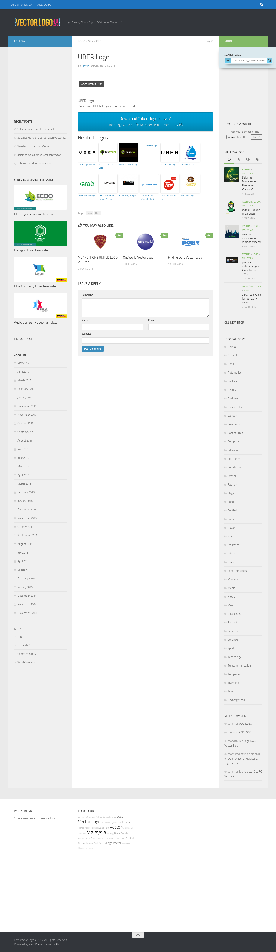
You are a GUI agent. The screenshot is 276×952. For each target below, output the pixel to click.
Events (246, 169)
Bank (96, 843)
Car (127, 838)
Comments (26, 653)
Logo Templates (237, 570)
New (108, 822)
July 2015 (22, 552)
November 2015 (27, 518)
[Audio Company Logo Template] (40, 305)
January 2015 (25, 587)
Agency (114, 822)
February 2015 (26, 578)
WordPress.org (26, 662)
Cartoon (232, 415)
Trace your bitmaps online (244, 131)
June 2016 (23, 458)
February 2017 (26, 389)
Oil (132, 828)
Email (152, 320)
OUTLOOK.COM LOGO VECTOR (147, 197)
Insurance (233, 545)
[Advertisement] (146, 79)
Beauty (232, 390)
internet (90, 843)
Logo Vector (113, 843)
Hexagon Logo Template (31, 250)
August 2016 (24, 440)
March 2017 (24, 380)
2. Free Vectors (46, 818)
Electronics (234, 458)
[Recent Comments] (248, 160)
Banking (232, 381)
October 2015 (25, 526)
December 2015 (26, 509)
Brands (124, 833)
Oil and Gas (234, 614)
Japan (101, 827)
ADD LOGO (44, 4)
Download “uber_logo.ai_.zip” (145, 121)
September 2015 (27, 535)
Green (122, 838)
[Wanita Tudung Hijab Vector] (231, 207)
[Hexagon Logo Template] (40, 233)
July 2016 (22, 449)
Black (117, 833)
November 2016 (27, 414)
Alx (57, 944)
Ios (84, 833)
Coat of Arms (235, 433)
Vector (116, 827)
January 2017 (25, 397)
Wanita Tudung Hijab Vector (33, 146)
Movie (231, 596)
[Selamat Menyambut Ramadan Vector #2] (231, 174)
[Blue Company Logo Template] (40, 269)
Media (231, 588)
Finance (112, 817)
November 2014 (27, 604)
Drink (80, 833)
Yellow (87, 828)
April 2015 (23, 561)
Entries (24, 645)
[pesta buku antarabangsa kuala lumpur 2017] (231, 259)
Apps (231, 364)
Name (86, 320)
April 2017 (23, 371)
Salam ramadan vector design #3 (36, 129)
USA (111, 838)
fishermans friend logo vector (34, 163)
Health (231, 527)
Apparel (232, 355)
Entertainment (236, 467)
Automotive (235, 372)
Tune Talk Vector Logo (168, 197)
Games (106, 817)
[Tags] (257, 160)
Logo (81, 41)
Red (131, 838)
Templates (234, 674)
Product (232, 622)
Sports (102, 843)
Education (233, 450)
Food (231, 502)
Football (232, 510)
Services (94, 41)
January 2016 (25, 501)
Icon (230, 536)
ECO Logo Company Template (35, 214)
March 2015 (24, 570)
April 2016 (23, 475)
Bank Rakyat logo (127, 195)
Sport (247, 290)
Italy (119, 822)
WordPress (35, 944)
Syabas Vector (188, 164)
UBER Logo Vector (86, 164)
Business (233, 398)
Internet (232, 553)
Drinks (116, 838)
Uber (97, 213)
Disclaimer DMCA (21, 4)
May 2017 (23, 363)
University (90, 848)
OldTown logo (187, 195)
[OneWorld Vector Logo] (145, 241)
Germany (91, 817)
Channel (81, 848)
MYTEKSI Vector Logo (106, 166)
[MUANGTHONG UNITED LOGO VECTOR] (100, 241)
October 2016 (25, 423)
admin (85, 65)
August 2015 (24, 544)
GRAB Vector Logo (86, 195)
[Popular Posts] (238, 160)
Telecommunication (239, 665)
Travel (231, 691)
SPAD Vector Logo (148, 145)
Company (233, 441)
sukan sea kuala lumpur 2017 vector (251, 298)
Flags (231, 493)
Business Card (236, 407)
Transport (233, 682)
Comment (87, 295)
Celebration (234, 424)
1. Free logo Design (25, 818)
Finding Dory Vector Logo (185, 257)
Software (233, 639)
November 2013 (27, 613)
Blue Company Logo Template (35, 286)
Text (106, 827)
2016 (103, 822)
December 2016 (26, 406)
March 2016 (24, 483)
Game (231, 519)
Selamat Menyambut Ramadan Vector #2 (41, 137)
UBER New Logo (168, 164)
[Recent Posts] (229, 160)
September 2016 (27, 432)
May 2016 (23, 466)
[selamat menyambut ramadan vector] (231, 231)
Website (86, 333)
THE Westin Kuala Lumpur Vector (107, 197)
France (81, 828)
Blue (83, 843)
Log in (20, 636)
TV (79, 843)
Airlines (232, 346)
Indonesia (126, 843)
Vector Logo (89, 821)
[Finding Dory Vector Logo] (190, 241)
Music (231, 605)
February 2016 (26, 492)
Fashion (247, 201)
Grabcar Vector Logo (128, 164)
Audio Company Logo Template (35, 322)
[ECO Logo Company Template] (40, 197)
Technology (234, 657)
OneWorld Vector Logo (138, 257)
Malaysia (247, 173)
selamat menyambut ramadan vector (39, 155)
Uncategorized (236, 700)
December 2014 (26, 595)
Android (81, 838)
